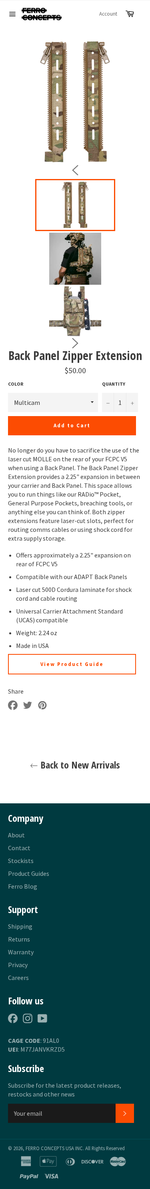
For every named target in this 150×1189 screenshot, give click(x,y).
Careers (18, 978)
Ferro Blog (22, 886)
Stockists (21, 861)
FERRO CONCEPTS (45, 1148)
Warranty (21, 952)
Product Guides (28, 873)
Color (15, 384)
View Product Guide (71, 664)
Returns (19, 939)
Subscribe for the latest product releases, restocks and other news (64, 1089)
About (16, 835)
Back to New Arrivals (79, 764)
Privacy (18, 965)
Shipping (20, 926)
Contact (19, 848)
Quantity (113, 384)
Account (108, 13)
